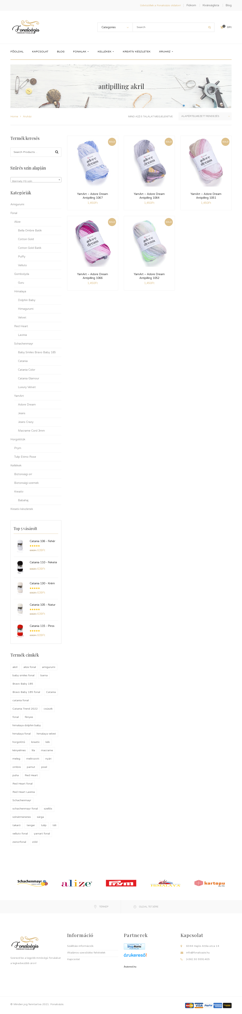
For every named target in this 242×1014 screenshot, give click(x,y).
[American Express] (217, 1005)
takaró (16, 825)
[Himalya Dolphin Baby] (165, 883)
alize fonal (29, 667)
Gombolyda (21, 274)
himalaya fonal (21, 733)
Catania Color (26, 369)
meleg (16, 758)
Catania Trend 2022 (25, 708)
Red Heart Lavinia (23, 792)
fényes (29, 717)
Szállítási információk (80, 946)
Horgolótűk (17, 439)
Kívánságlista (210, 5)
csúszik (48, 708)
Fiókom (191, 5)
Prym (17, 448)
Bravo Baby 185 (22, 683)
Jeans (21, 413)
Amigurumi (17, 204)
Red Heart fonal (22, 783)
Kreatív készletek (21, 509)
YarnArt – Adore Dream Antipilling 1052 (149, 276)
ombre (16, 767)
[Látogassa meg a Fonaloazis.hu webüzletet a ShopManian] (134, 946)
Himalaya (20, 291)
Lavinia (22, 335)
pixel (44, 767)
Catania (23, 361)
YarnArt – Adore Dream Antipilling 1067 (92, 195)
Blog (229, 5)
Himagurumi (25, 309)
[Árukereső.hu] (149, 956)
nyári (48, 758)
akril (14, 667)
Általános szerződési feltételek (86, 952)
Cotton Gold (26, 239)
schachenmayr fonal (25, 808)
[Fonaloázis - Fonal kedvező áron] (26, 27)
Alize (17, 221)
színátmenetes (21, 817)
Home (14, 116)
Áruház (27, 116)
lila (33, 750)
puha (15, 775)
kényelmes (19, 750)
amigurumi (48, 667)
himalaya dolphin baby (26, 725)
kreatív (35, 742)
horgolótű (18, 742)
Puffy (21, 256)
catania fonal (20, 700)
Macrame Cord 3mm (31, 430)
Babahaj (23, 500)
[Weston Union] (227, 1005)
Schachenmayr (23, 343)
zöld (34, 842)
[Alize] (77, 883)
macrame (47, 750)
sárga (40, 817)
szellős (48, 808)
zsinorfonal (19, 842)
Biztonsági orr (23, 474)
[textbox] (36, 181)
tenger (31, 825)
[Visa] (199, 1005)
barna (44, 675)
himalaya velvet (46, 733)
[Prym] (121, 883)
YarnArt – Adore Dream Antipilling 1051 (206, 195)
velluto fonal (20, 833)
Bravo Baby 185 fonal (26, 692)
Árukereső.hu (130, 967)
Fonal (13, 213)
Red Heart (21, 326)
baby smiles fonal (23, 675)
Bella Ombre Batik (30, 230)
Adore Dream (27, 404)
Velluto (22, 265)
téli (54, 825)
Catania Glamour (28, 378)
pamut (31, 767)
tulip (44, 825)
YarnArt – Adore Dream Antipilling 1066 (92, 276)
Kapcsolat (73, 959)
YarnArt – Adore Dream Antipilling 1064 (149, 195)
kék (48, 742)
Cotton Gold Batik (29, 248)
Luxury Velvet (27, 387)
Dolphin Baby (26, 300)
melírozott (32, 758)
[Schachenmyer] (32, 883)
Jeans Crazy (25, 422)
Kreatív (18, 491)
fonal (15, 717)
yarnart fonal (42, 833)
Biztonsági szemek (26, 483)
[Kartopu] (209, 883)
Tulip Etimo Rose (25, 456)
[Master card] (189, 1005)
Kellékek (16, 465)
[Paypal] (208, 1005)
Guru (21, 282)
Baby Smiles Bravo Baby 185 (37, 352)
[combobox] (35, 179)
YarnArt (19, 396)
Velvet (22, 317)
